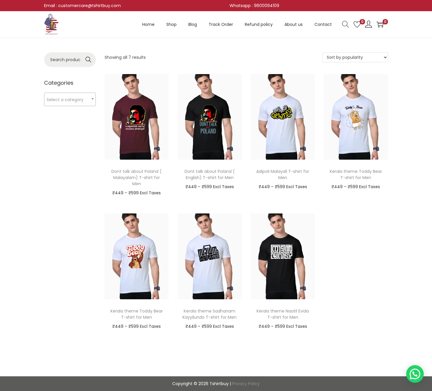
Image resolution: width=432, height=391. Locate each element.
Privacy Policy (246, 384)
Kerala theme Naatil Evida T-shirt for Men (283, 314)
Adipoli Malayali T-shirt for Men (282, 174)
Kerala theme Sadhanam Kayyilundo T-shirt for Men (209, 314)
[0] (357, 24)
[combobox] (70, 99)
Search (88, 60)
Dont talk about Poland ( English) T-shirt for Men (210, 174)
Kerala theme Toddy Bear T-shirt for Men (356, 174)
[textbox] (70, 99)
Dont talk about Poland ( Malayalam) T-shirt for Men (136, 177)
